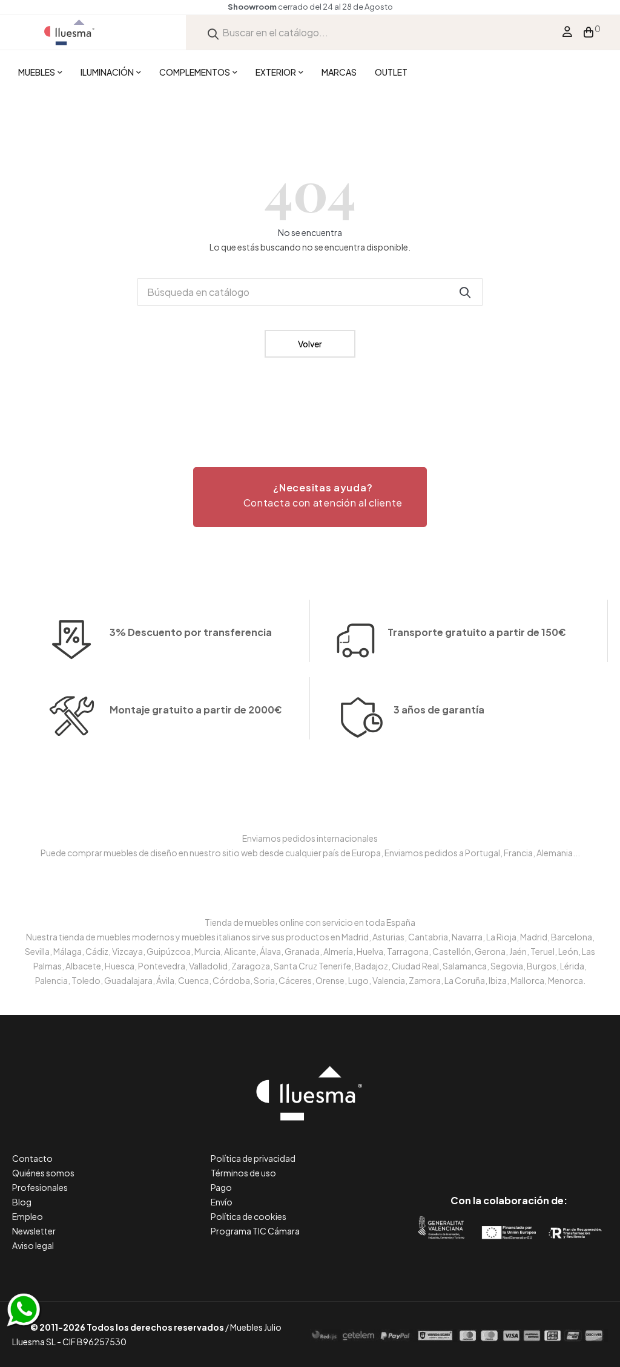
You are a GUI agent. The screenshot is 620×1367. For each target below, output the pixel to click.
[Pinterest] (481, 1149)
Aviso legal (33, 1245)
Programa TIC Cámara (255, 1230)
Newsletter (34, 1230)
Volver (310, 343)
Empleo (27, 1216)
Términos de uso (243, 1172)
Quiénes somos (43, 1172)
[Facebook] (454, 1149)
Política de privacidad (253, 1158)
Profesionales (40, 1187)
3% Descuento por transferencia (191, 632)
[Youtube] (563, 1149)
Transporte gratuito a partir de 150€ (477, 632)
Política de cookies (248, 1216)
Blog (21, 1201)
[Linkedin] (508, 1149)
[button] (310, 497)
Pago (221, 1187)
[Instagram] (536, 1149)
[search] (213, 32)
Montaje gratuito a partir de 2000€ (196, 709)
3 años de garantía (439, 709)
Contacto (32, 1158)
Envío (221, 1201)
